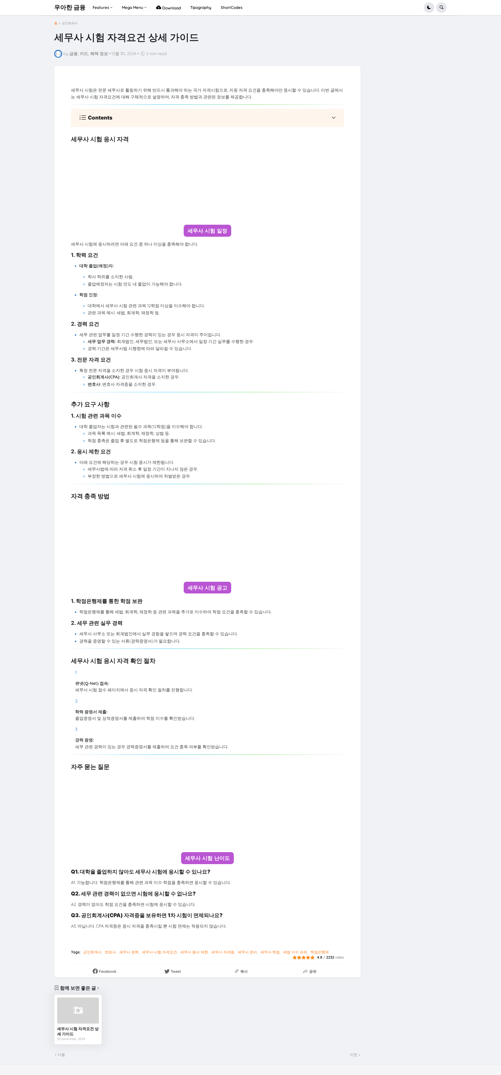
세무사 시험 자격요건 (159, 952)
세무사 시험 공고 (207, 587)
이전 (353, 1054)
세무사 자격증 (222, 952)
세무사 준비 (247, 952)
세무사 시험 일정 (207, 230)
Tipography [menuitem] (200, 7)
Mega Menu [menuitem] (132, 7)
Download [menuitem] (171, 7)
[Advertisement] (207, 184)
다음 (61, 1054)
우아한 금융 (70, 7)
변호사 (110, 952)
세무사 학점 (270, 952)
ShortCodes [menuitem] (231, 7)
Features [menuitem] (101, 7)
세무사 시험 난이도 (207, 858)
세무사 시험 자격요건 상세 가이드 (78, 1031)
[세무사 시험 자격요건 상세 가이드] (78, 1010)
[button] (429, 7)
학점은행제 (320, 952)
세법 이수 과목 (295, 952)
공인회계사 (69, 23)
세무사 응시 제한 (194, 952)
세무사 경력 (129, 952)
